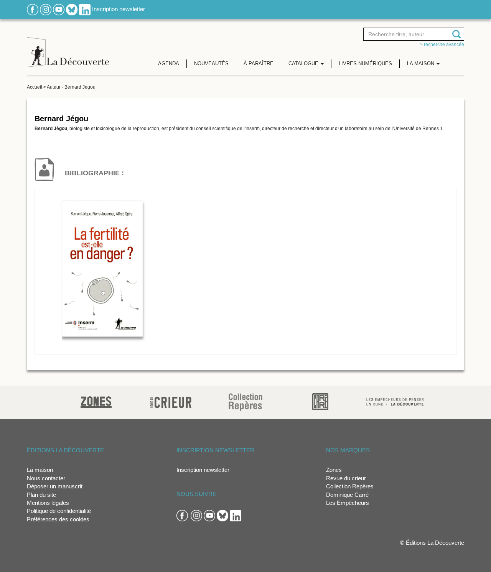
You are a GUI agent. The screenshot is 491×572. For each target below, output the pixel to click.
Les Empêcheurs (347, 502)
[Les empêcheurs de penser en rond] (395, 401)
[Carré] (320, 401)
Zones (334, 470)
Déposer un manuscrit (54, 486)
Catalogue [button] (304, 63)
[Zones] (96, 401)
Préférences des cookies (58, 519)
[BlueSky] (71, 9)
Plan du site (41, 494)
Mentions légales (48, 502)
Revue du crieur (346, 478)
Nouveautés (211, 63)
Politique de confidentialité (59, 511)
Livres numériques (365, 63)
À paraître (259, 63)
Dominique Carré (347, 494)
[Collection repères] (245, 402)
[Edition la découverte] (68, 46)
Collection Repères (350, 486)
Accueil (34, 87)
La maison (40, 470)
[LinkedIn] (85, 9)
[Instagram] (45, 9)
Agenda (168, 63)
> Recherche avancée (442, 44)
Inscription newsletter (118, 9)
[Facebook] (32, 9)
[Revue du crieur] (170, 401)
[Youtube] (58, 9)
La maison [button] (421, 63)
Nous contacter (46, 478)
